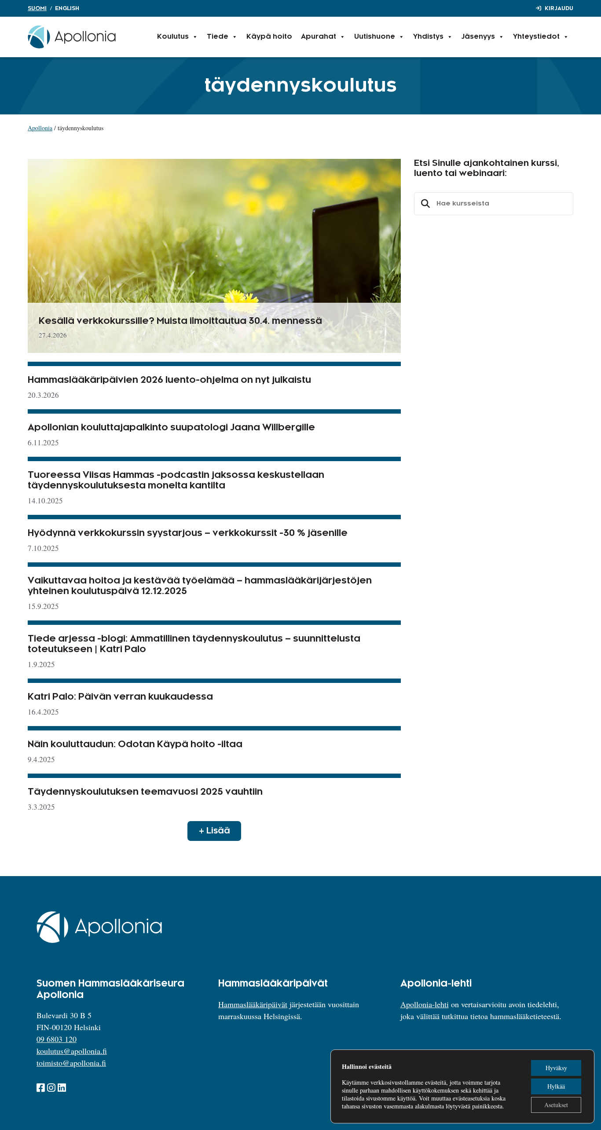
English (67, 8)
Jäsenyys (478, 36)
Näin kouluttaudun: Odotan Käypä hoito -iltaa (135, 744)
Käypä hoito (269, 36)
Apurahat (318, 36)
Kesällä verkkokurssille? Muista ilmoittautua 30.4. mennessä (180, 321)
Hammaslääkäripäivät (252, 1004)
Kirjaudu (559, 8)
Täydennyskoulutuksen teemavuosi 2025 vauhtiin (145, 792)
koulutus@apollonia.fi (72, 1051)
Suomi (37, 8)
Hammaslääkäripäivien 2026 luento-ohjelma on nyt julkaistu (169, 380)
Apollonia (40, 128)
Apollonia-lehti (424, 1004)
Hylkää (556, 1086)
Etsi (424, 203)
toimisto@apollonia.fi (71, 1062)
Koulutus (173, 36)
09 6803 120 (57, 1039)
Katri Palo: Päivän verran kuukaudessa (120, 697)
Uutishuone (374, 36)
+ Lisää (214, 831)
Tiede (217, 36)
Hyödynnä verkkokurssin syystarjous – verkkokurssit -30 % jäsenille (188, 533)
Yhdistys (428, 36)
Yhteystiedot (536, 36)
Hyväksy (556, 1068)
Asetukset (556, 1105)
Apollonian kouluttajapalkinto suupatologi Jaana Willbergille (171, 427)
